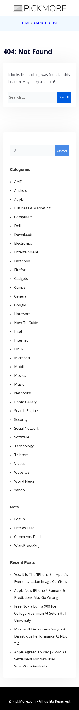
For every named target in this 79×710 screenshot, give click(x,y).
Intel (18, 331)
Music (19, 384)
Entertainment (26, 252)
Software (21, 437)
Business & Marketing (32, 208)
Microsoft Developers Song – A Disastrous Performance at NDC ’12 (41, 636)
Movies (20, 375)
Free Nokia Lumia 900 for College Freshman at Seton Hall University (40, 613)
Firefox (20, 269)
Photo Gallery (25, 401)
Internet (21, 340)
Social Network (26, 428)
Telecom (21, 454)
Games (19, 287)
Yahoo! (19, 490)
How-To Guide (26, 322)
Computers (23, 216)
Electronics (23, 243)
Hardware (22, 313)
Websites (21, 472)
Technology (24, 446)
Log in (19, 519)
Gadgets (21, 278)
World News (24, 481)
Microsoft (22, 357)
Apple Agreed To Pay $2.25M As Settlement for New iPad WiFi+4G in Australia (40, 659)
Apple (19, 199)
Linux (18, 349)
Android (20, 190)
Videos (19, 463)
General (20, 296)
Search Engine (26, 410)
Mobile (20, 366)
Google (20, 305)
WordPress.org (27, 545)
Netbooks (22, 393)
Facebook (22, 261)
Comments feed (27, 536)
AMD (18, 181)
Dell (17, 225)
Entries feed (24, 527)
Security (20, 419)
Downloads (23, 234)
